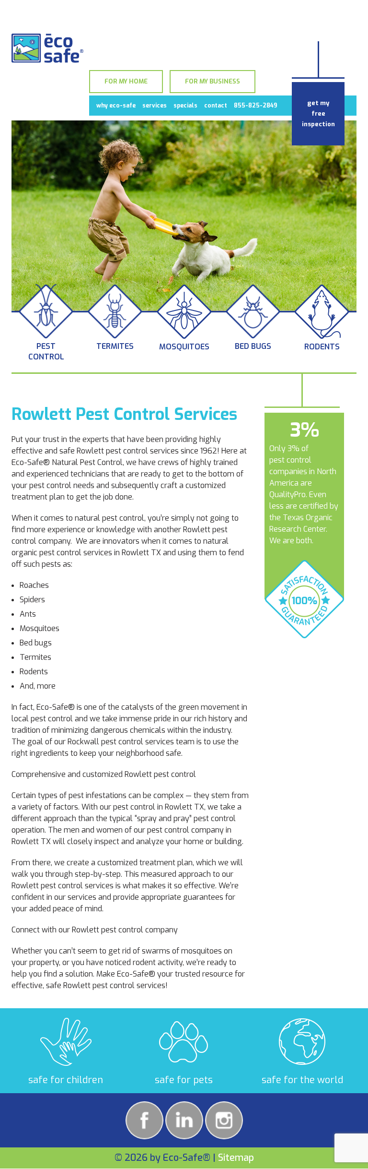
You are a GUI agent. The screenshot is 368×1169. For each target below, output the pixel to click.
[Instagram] (224, 1120)
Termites (115, 346)
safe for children (65, 1080)
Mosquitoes (184, 347)
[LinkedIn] (184, 1120)
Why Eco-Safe (116, 105)
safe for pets (184, 1080)
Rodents (322, 347)
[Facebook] (144, 1120)
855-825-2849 (255, 105)
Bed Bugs (253, 346)
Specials (185, 105)
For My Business (212, 81)
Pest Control (46, 351)
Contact (215, 105)
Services (154, 105)
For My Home (126, 81)
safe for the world (302, 1080)
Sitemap (236, 1157)
